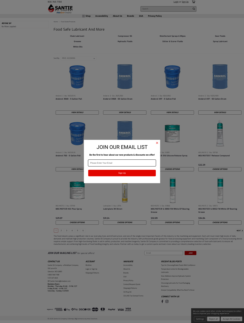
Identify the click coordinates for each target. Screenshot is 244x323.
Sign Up (122, 173)
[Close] (157, 143)
